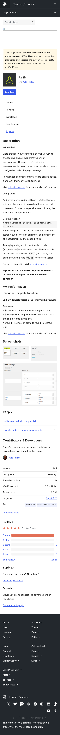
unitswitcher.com (16, 187)
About (6, 622)
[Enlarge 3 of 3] (53, 366)
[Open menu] (55, 4)
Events (35, 651)
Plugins (35, 632)
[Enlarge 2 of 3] (53, 349)
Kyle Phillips (28, 82)
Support (7, 651)
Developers (8, 656)
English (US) (51, 498)
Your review (9, 559)
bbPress (8, 679)
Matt (7, 674)
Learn (6, 646)
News (6, 627)
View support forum (13, 580)
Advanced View (11, 512)
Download (10, 92)
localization (30, 505)
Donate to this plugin (13, 605)
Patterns (35, 637)
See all (54, 559)
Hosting (7, 632)
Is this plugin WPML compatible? (19, 421)
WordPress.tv (11, 660)
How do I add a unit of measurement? (22, 430)
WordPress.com (12, 670)
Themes (35, 627)
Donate (36, 656)
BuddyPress (10, 684)
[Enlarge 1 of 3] (25, 349)
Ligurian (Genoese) (19, 697)
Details (9, 102)
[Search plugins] (32, 22)
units (54, 505)
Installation (11, 117)
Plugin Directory (10, 12)
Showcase (36, 622)
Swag (35, 660)
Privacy (6, 637)
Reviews (10, 109)
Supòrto (10, 131)
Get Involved (38, 646)
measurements (43, 505)
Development (12, 124)
